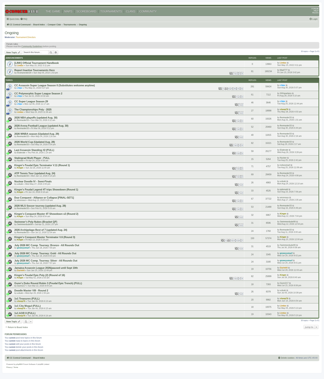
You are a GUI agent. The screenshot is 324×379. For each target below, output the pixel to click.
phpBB (19, 364)
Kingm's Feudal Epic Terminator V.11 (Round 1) (42, 165)
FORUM (315, 9)
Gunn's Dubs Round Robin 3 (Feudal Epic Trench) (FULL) (48, 283)
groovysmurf (23, 248)
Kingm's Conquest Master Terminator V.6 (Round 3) (44, 237)
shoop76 (284, 109)
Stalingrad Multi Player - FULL (32, 158)
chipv (19, 88)
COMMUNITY (148, 11)
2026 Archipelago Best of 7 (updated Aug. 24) (40, 230)
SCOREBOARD (86, 11)
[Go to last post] (288, 63)
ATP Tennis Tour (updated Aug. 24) (34, 173)
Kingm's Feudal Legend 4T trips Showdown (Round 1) (46, 189)
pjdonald (284, 189)
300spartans (285, 93)
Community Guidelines (31, 46)
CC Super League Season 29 (31, 101)
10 (235, 89)
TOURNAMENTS (111, 11)
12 (242, 89)
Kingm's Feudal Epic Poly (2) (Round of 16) (39, 275)
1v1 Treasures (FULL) (26, 298)
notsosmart (285, 165)
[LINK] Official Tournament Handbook (36, 63)
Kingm (20, 168)
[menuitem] (23, 19)
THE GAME (53, 11)
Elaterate (21, 152)
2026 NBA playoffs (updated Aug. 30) (35, 117)
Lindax (20, 65)
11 (238, 89)
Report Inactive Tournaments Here (34, 70)
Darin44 (21, 270)
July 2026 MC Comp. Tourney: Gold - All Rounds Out (45, 253)
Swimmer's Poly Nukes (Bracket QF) (35, 221)
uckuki (20, 184)
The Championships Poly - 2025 (32, 109)
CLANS (130, 11)
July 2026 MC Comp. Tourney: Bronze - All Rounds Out (46, 245)
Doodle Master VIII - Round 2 (31, 290)
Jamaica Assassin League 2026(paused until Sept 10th (46, 268)
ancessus (21, 200)
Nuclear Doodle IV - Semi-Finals (33, 181)
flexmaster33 (23, 120)
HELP (316, 11)
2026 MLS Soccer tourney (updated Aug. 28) (40, 205)
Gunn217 (21, 286)
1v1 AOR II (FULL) (24, 313)
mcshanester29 (24, 73)
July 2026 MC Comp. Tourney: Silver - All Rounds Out (45, 260)
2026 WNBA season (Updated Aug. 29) (36, 134)
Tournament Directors (26, 37)
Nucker (20, 160)
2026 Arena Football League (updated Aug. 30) (41, 125)
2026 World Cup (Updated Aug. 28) (34, 142)
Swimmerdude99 (25, 224)
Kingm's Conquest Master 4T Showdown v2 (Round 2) (46, 214)
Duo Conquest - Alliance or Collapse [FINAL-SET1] (44, 197)
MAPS (68, 11)
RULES (315, 13)
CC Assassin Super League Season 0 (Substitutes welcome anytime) (54, 85)
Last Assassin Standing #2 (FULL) (34, 150)
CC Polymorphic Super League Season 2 (38, 93)
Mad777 (284, 70)
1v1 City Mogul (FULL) (27, 306)
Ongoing (12, 33)
